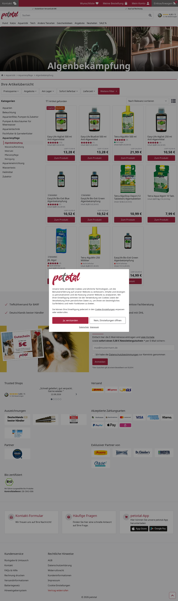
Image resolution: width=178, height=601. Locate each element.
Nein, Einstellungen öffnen (108, 320)
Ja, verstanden (70, 320)
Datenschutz (84, 327)
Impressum (94, 327)
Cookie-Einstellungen (105, 309)
